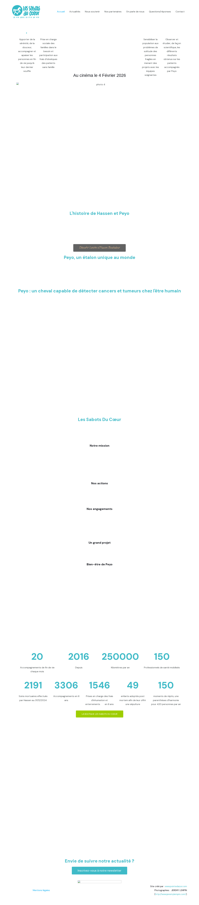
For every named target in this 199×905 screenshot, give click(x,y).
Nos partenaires (112, 11)
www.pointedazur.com (176, 886)
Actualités (74, 11)
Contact (180, 11)
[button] (20, 138)
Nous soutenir (92, 11)
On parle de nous (135, 11)
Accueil (61, 11)
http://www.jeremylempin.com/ (170, 894)
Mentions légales (41, 890)
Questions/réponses (160, 11)
